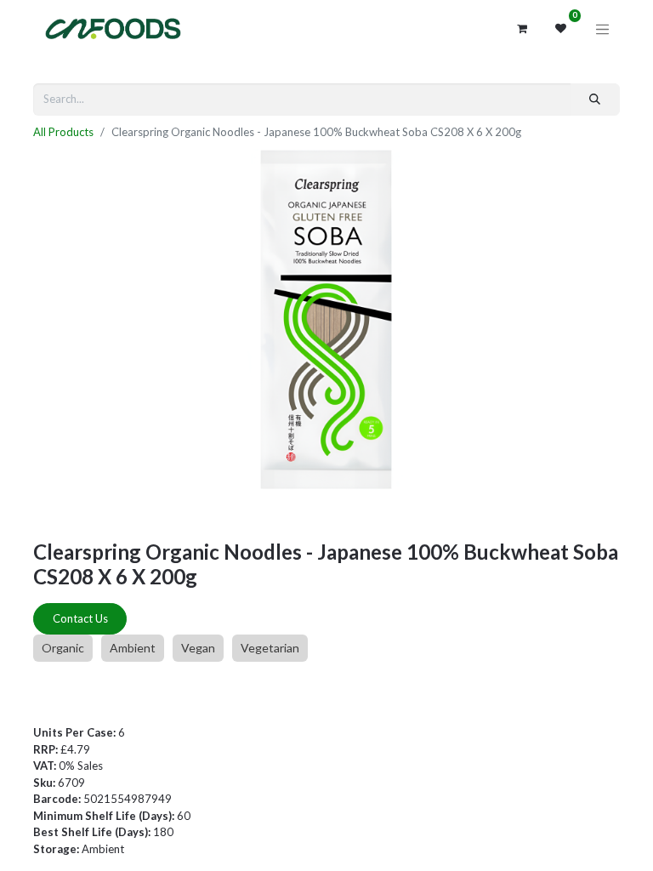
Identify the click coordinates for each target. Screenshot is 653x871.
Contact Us (80, 618)
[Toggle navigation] (603, 29)
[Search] (595, 99)
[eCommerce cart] (522, 29)
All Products (63, 132)
